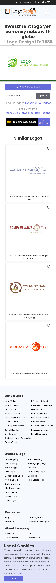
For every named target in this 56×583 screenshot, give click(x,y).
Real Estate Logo (36, 479)
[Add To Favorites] (48, 148)
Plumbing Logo (12, 479)
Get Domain (11, 433)
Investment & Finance (37, 103)
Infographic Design (40, 401)
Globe (46, 113)
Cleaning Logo (12, 459)
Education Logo (35, 459)
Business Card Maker (42, 405)
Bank (38, 113)
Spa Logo (32, 475)
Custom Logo (11, 409)
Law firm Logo (11, 463)
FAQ (31, 533)
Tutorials (9, 521)
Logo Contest (11, 405)
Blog (7, 517)
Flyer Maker (37, 409)
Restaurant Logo (13, 484)
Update (43, 95)
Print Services (38, 421)
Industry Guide (36, 517)
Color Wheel (11, 442)
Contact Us (34, 537)
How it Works (11, 537)
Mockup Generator (14, 425)
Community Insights (39, 521)
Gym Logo (10, 471)
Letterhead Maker (40, 417)
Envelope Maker (39, 413)
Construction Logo (14, 475)
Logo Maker (10, 401)
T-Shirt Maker (11, 421)
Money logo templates (19, 113)
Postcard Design (39, 429)
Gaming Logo (11, 492)
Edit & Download (29, 87)
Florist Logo (10, 500)
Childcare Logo (12, 488)
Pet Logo (32, 467)
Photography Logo (37, 463)
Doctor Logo (11, 496)
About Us (9, 533)
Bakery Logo (11, 467)
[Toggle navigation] (49, 12)
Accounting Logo (36, 471)
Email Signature (39, 433)
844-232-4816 (42, 2)
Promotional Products (42, 425)
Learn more (18, 573)
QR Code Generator (15, 417)
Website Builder (13, 413)
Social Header (12, 429)
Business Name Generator (18, 438)
